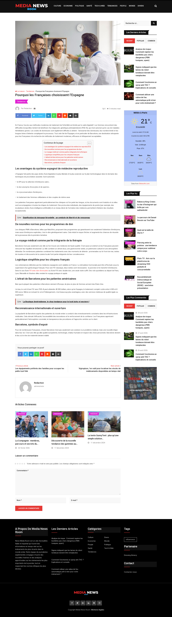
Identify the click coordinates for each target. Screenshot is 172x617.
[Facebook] (20, 354)
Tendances (112, 6)
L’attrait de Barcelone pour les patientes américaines (64, 157)
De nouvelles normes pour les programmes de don (63, 149)
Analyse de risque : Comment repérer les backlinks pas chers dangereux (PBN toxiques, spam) (145, 54)
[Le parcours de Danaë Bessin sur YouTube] (129, 219)
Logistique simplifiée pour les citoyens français (62, 155)
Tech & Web (100, 6)
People (123, 6)
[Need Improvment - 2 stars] (18, 464)
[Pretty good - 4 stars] (22, 464)
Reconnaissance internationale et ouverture (61, 160)
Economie (68, 6)
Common (151, 41)
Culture (57, 6)
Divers (141, 6)
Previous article (22, 366)
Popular (140, 41)
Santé (89, 6)
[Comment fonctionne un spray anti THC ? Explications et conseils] (129, 84)
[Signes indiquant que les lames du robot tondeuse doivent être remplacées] (129, 69)
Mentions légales (97, 610)
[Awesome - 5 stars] (24, 464)
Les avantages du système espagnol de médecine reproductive (68, 146)
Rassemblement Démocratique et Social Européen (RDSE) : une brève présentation (145, 282)
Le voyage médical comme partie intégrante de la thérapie (66, 152)
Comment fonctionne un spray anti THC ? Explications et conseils (146, 85)
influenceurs (130, 539)
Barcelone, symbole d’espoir (55, 162)
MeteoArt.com (144, 183)
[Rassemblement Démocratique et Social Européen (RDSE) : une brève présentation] (129, 279)
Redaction (39, 383)
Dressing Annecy (130, 555)
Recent (129, 41)
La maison (21, 91)
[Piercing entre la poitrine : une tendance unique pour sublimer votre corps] (129, 244)
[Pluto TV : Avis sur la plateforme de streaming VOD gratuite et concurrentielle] (129, 260)
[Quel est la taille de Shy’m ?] (129, 232)
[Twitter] (25, 354)
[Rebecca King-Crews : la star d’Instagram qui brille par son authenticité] (129, 203)
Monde (132, 6)
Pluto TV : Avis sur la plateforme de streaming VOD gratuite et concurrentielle (146, 264)
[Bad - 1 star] (15, 464)
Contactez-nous (130, 572)
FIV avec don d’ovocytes (38, 271)
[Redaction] (34, 108)
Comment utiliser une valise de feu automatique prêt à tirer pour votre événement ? (64, 571)
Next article (115, 366)
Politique (79, 6)
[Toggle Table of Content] (88, 143)
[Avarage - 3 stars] (20, 464)
